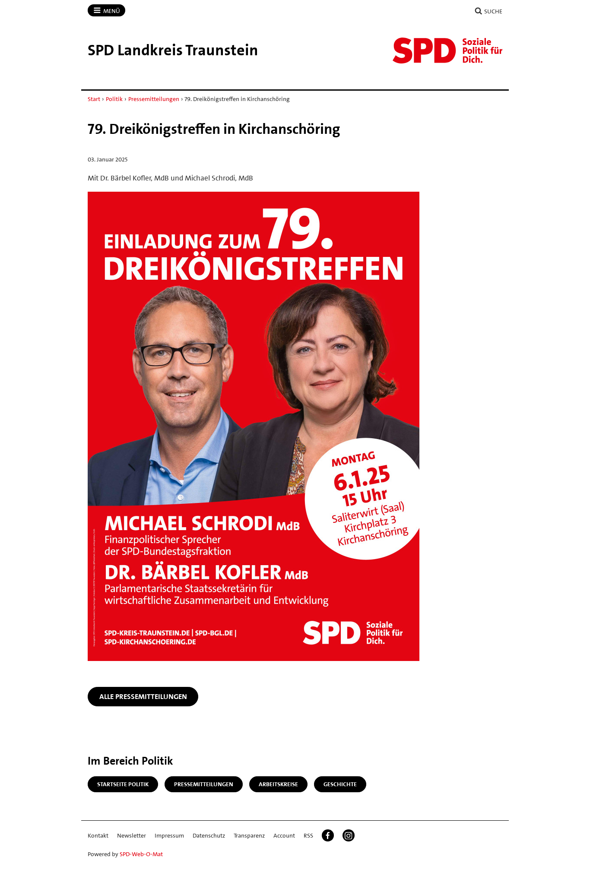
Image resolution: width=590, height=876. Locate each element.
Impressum (169, 835)
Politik (114, 99)
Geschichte (340, 784)
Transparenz (249, 835)
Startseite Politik (123, 784)
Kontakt (98, 835)
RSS (308, 835)
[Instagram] (349, 835)
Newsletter (131, 835)
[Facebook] (328, 835)
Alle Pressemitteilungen (143, 696)
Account (284, 835)
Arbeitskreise (278, 784)
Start (94, 99)
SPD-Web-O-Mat (141, 854)
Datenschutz (209, 835)
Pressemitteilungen (153, 99)
